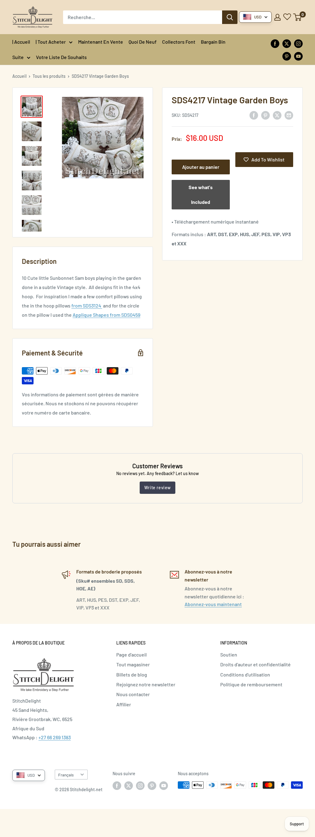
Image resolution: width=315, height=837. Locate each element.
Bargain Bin (213, 42)
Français (66, 774)
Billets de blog (131, 674)
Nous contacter (133, 694)
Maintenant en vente (100, 42)
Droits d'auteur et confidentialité (255, 664)
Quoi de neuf (143, 42)
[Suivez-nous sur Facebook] (275, 43)
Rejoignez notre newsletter (145, 684)
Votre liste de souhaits (61, 57)
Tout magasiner (133, 664)
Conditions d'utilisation (245, 674)
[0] (297, 17)
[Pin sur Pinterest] (265, 115)
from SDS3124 (86, 305)
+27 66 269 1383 (54, 737)
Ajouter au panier (200, 167)
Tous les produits (49, 76)
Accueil (19, 76)
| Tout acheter (51, 42)
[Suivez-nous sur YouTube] (298, 56)
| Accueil (21, 42)
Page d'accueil (131, 654)
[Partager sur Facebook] (253, 115)
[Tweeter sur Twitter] (277, 115)
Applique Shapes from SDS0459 (106, 315)
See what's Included (201, 194)
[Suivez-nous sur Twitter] (286, 43)
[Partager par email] (289, 115)
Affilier (123, 704)
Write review (157, 487)
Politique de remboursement (251, 684)
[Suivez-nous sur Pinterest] (286, 56)
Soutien (228, 654)
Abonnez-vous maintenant (213, 604)
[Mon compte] (277, 17)
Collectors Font (178, 42)
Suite (18, 57)
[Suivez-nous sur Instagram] (298, 43)
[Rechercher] (229, 17)
